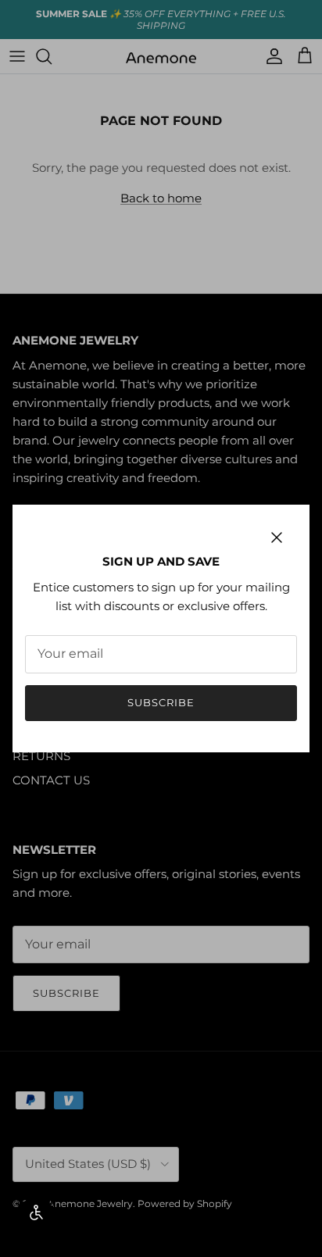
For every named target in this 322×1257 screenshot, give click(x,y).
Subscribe (161, 702)
